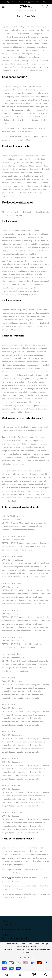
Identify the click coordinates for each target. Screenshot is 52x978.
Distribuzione (7, 935)
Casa (18, 16)
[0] (32, 974)
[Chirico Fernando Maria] (26, 7)
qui (9, 869)
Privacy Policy (7, 938)
